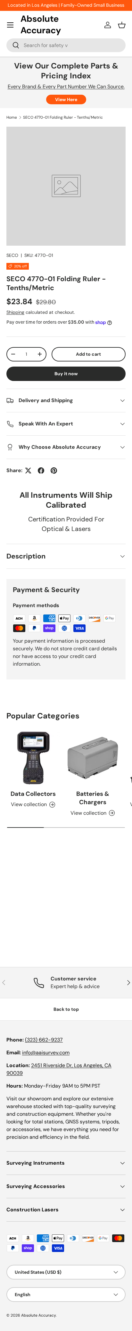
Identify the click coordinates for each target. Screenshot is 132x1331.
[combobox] (66, 45)
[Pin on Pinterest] (53, 470)
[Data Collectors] (33, 758)
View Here (66, 99)
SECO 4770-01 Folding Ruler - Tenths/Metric (63, 117)
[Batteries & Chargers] (92, 758)
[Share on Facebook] (41, 470)
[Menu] (10, 25)
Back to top (66, 1009)
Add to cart (88, 354)
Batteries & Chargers (92, 798)
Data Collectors (33, 794)
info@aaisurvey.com (46, 1052)
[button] (122, 25)
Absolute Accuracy (38, 1315)
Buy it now (66, 373)
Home (11, 117)
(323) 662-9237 (44, 1039)
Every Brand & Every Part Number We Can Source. (66, 86)
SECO (12, 255)
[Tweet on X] (28, 470)
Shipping (15, 312)
